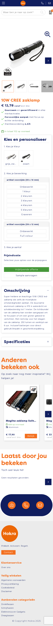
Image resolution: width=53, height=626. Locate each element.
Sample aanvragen (26, 275)
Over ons (5, 567)
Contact (8, 552)
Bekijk (30, 436)
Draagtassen (7, 615)
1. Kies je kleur (12, 146)
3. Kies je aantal (13, 247)
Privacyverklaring (10, 584)
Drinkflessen (7, 604)
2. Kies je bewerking (15, 173)
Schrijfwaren (7, 608)
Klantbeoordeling (17, 124)
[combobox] (20, 12)
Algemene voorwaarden (13, 580)
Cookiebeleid (7, 588)
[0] (50, 12)
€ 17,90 (13, 435)
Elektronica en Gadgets (13, 612)
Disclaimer (6, 591)
